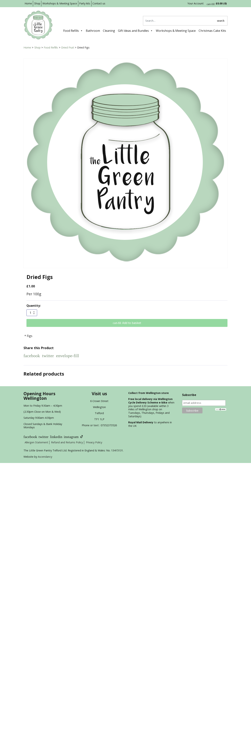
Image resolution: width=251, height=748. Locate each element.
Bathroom (93, 31)
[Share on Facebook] (32, 356)
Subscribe (189, 395)
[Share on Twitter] (48, 356)
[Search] (220, 20)
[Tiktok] (81, 437)
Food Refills (71, 31)
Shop (37, 3)
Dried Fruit (67, 47)
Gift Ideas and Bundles (133, 31)
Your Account (195, 3)
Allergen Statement (36, 442)
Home (28, 3)
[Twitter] (44, 437)
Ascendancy (45, 456)
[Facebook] (30, 437)
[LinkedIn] (56, 437)
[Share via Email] (67, 356)
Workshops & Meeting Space (59, 3)
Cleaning (109, 31)
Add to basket (131, 323)
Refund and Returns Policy (67, 442)
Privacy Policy (94, 442)
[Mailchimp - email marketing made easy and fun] (220, 409)
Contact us (98, 3)
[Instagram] (71, 437)
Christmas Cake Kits (212, 31)
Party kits (84, 3)
